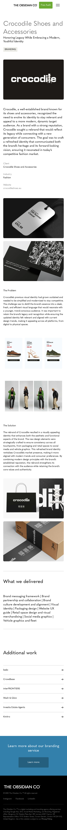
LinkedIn (31, 799)
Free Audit (46, 5)
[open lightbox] (33, 218)
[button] (57, 5)
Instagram (7, 799)
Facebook (20, 799)
